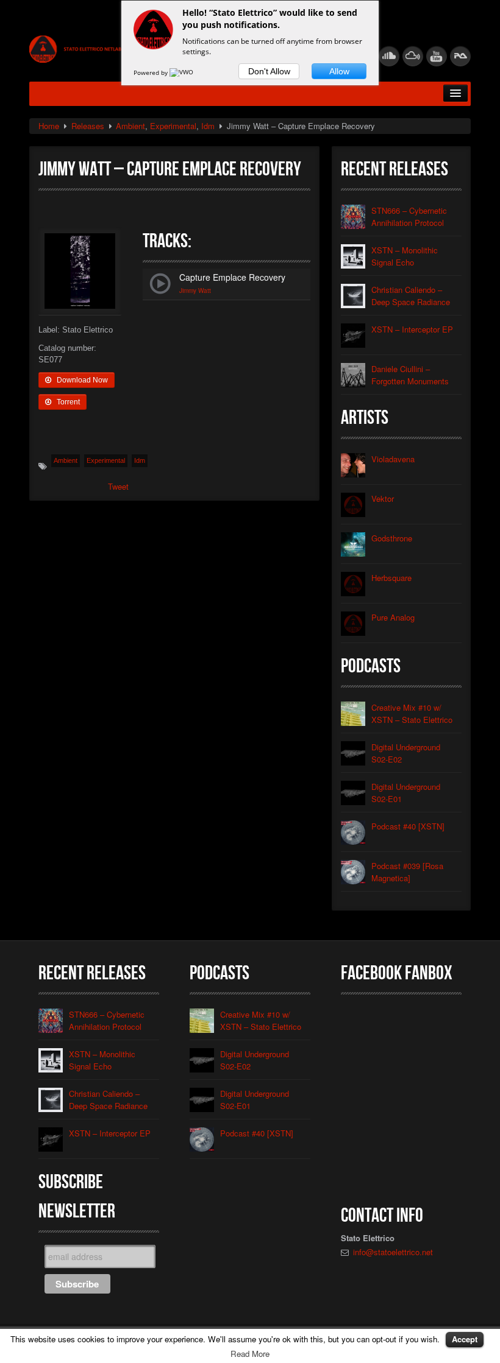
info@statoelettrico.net (393, 1252)
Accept (464, 1339)
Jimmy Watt (195, 290)
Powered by (152, 72)
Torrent (67, 402)
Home (48, 126)
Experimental (173, 126)
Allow (339, 71)
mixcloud (412, 56)
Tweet (118, 486)
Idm (208, 126)
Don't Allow (269, 71)
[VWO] (182, 72)
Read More (250, 1353)
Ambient (130, 126)
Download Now (81, 380)
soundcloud (389, 56)
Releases (87, 126)
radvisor (460, 56)
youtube (436, 56)
